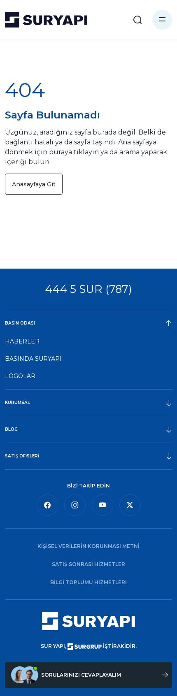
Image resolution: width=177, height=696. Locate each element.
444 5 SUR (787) (88, 289)
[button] (162, 20)
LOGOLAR (20, 376)
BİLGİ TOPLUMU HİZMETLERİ (88, 582)
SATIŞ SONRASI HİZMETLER (88, 564)
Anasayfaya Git (34, 184)
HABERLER (22, 341)
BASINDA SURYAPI (33, 358)
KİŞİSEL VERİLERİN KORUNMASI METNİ (88, 546)
